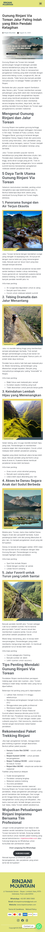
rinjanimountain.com (28, 838)
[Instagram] (18, 920)
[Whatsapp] (39, 926)
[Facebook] (22, 920)
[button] (40, 3)
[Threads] (27, 920)
